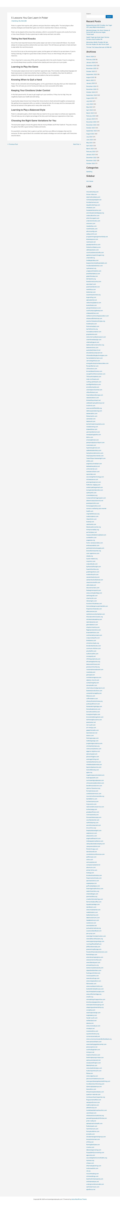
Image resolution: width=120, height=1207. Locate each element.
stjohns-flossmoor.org (93, 788)
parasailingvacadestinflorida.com (96, 1118)
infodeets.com (90, 207)
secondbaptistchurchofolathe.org (96, 1158)
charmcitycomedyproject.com (95, 688)
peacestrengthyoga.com (93, 949)
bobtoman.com (91, 292)
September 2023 (91, 131)
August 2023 (90, 134)
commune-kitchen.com (93, 648)
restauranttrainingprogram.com (96, 498)
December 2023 (91, 122)
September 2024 (91, 95)
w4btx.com (89, 461)
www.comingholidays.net (94, 593)
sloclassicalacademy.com (94, 619)
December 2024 (91, 86)
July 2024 (89, 101)
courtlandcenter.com (92, 820)
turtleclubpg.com (91, 809)
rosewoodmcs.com (92, 1031)
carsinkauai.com (91, 1113)
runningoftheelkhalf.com (93, 944)
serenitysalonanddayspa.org (95, 213)
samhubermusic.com (92, 1187)
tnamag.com (90, 873)
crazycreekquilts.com (93, 638)
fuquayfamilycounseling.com (95, 1152)
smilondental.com (91, 469)
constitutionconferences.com (95, 854)
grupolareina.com (91, 334)
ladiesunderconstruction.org (95, 345)
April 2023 (89, 145)
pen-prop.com (90, 933)
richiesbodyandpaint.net (93, 200)
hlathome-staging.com (93, 485)
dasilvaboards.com (92, 622)
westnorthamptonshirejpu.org (95, 321)
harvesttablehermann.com (94, 358)
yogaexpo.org (90, 540)
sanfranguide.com (92, 595)
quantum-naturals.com (93, 1094)
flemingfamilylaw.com (93, 1144)
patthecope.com (91, 857)
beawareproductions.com (94, 690)
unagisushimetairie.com (93, 271)
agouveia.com (90, 1155)
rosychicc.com (90, 561)
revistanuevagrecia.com (93, 677)
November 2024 (91, 89)
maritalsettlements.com (93, 762)
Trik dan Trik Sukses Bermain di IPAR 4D (98, 47)
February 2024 (90, 116)
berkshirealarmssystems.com (95, 424)
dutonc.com (90, 735)
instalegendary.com (92, 260)
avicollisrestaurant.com (93, 825)
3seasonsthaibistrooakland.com (96, 535)
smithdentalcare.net (92, 1181)
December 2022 (91, 157)
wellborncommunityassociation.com (97, 316)
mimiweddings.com (92, 1176)
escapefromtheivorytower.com (95, 374)
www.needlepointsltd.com (94, 986)
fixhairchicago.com (92, 849)
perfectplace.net (91, 532)
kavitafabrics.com (91, 799)
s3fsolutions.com (91, 368)
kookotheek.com (91, 305)
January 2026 (90, 62)
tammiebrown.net (91, 733)
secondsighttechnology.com (95, 477)
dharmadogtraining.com (93, 1166)
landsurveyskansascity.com (94, 968)
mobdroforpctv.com (92, 574)
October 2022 (90, 163)
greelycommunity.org (93, 667)
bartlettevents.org (92, 329)
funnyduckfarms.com (92, 1131)
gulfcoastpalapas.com (93, 886)
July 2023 (89, 137)
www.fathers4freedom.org (94, 939)
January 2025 (90, 83)
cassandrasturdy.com (93, 577)
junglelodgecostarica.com (94, 743)
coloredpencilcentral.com (94, 390)
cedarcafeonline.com (92, 215)
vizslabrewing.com (92, 426)
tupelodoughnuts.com (93, 448)
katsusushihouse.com (93, 664)
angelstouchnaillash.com (94, 463)
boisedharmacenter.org (93, 551)
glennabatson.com (92, 624)
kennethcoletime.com (93, 712)
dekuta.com (90, 1023)
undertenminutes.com (93, 221)
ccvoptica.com (90, 1010)
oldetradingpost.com (92, 342)
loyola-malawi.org (91, 558)
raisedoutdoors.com (92, 397)
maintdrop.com (91, 289)
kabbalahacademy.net (93, 466)
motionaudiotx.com (92, 1168)
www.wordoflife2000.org (94, 408)
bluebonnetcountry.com (93, 281)
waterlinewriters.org (92, 891)
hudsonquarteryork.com (93, 1071)
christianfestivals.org (92, 746)
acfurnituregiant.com (92, 218)
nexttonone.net (91, 923)
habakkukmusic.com (92, 920)
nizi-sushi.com (90, 725)
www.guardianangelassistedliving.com (98, 1081)
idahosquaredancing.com (94, 411)
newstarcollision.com (93, 471)
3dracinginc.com (91, 601)
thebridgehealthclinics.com (94, 888)
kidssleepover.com (92, 239)
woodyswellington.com (93, 1063)
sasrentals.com (91, 474)
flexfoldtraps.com (91, 954)
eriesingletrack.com (92, 440)
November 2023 (91, 125)
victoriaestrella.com (92, 814)
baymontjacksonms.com (93, 767)
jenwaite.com (90, 1134)
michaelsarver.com (92, 479)
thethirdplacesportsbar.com (95, 1057)
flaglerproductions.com (93, 630)
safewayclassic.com (92, 250)
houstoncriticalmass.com (94, 603)
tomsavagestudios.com (93, 506)
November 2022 (91, 160)
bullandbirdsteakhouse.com (95, 989)
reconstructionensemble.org (95, 796)
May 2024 (89, 107)
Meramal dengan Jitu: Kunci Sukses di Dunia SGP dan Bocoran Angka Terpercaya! (98, 32)
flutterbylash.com (91, 1126)
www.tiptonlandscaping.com (95, 1005)
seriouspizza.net (91, 862)
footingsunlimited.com (93, 973)
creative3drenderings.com (94, 899)
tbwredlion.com (91, 1089)
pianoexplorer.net (91, 1047)
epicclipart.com (91, 284)
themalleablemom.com (93, 709)
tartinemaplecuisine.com (94, 719)
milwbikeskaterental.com (94, 764)
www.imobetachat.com (93, 910)
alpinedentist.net (91, 300)
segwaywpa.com (91, 883)
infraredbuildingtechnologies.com (96, 355)
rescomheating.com (92, 1173)
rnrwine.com (90, 1147)
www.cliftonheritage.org (93, 994)
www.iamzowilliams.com (93, 1041)
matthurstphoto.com (92, 1105)
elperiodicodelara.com (93, 197)
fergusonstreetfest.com (93, 1100)
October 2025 (90, 71)
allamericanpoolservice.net (94, 500)
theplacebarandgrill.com (93, 830)
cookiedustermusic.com (93, 793)
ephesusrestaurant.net (93, 1060)
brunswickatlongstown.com (94, 717)
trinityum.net (90, 1052)
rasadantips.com (91, 226)
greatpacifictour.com (92, 812)
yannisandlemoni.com (93, 432)
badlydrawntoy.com (92, 915)
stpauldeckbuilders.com (93, 970)
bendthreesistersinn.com (94, 785)
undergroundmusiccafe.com (95, 1184)
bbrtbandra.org (91, 279)
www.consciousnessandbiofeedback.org (98, 1039)
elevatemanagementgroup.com (96, 1136)
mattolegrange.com (92, 741)
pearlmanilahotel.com (93, 287)
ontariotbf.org (90, 258)
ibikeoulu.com (90, 696)
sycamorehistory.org (92, 1034)
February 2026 (90, 59)
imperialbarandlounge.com (94, 395)
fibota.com (89, 1073)
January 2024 (90, 119)
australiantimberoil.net (93, 350)
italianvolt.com (90, 421)
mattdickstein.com (92, 912)
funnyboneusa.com (92, 791)
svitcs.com (89, 859)
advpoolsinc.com (91, 836)
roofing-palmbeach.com (93, 382)
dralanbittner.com (91, 429)
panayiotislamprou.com (93, 308)
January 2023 (90, 154)
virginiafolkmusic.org (92, 514)
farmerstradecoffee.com (93, 902)
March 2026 (90, 56)
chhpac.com (90, 1163)
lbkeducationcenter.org (93, 527)
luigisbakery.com (91, 1015)
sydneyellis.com (91, 492)
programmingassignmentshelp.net (97, 236)
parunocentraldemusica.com (95, 1078)
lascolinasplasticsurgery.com (95, 991)
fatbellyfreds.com (91, 1065)
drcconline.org (90, 828)
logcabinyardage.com (93, 904)
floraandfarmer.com (92, 366)
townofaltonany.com (92, 770)
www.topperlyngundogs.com (95, 941)
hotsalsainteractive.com (93, 210)
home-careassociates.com (94, 543)
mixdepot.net (90, 1028)
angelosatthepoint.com (93, 838)
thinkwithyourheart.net (93, 400)
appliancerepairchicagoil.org (95, 255)
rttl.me (88, 1171)
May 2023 (89, 142)
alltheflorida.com (91, 1107)
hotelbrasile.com (91, 324)
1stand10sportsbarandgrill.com (96, 458)
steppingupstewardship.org (94, 1007)
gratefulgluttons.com (92, 572)
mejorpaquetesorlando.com (94, 456)
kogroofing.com (91, 297)
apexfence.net (90, 1189)
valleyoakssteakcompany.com (95, 844)
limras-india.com (91, 194)
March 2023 (90, 148)
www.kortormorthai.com (93, 960)
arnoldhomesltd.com (92, 387)
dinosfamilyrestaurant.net (94, 353)
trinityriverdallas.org (92, 529)
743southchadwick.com (93, 376)
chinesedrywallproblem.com (95, 783)
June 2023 (89, 140)
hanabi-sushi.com (91, 1018)
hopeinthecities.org (92, 569)
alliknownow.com (91, 611)
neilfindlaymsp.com (92, 822)
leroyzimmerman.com (93, 1139)
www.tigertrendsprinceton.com (96, 936)
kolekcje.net (90, 522)
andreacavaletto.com (92, 545)
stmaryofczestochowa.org (94, 701)
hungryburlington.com (93, 714)
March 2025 (90, 80)
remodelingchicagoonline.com (95, 999)
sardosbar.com (90, 419)
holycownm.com (91, 804)
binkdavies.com (91, 640)
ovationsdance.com (92, 516)
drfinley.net (89, 1142)
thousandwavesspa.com (93, 817)
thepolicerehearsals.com (94, 609)
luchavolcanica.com (92, 801)
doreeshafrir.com (91, 685)
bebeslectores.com (92, 347)
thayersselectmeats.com (94, 878)
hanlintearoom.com (92, 1129)
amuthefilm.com (91, 651)
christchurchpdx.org (92, 643)
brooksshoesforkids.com (94, 875)
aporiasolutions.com (92, 880)
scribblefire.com (91, 537)
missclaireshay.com (92, 192)
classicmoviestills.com (93, 582)
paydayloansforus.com (93, 244)
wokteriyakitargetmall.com (94, 487)
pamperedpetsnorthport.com (95, 442)
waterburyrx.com (91, 833)
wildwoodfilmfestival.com (94, 318)
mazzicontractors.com (93, 1055)
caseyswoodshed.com (93, 846)
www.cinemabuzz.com (93, 1026)
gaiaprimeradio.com (92, 730)
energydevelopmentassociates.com (97, 363)
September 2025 (91, 74)
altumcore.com (91, 867)
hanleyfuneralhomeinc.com (94, 453)
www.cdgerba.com (92, 1076)
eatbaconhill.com (91, 234)
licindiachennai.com (92, 202)
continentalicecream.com (94, 635)
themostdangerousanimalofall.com (97, 606)
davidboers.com (91, 907)
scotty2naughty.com (92, 683)
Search (88, 14)
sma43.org (89, 997)
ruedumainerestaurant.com (94, 669)
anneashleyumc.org (92, 965)
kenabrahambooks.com (93, 646)
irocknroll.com (90, 405)
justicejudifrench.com (93, 704)
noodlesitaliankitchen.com (94, 265)
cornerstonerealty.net (93, 1036)
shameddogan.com (92, 894)
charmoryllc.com (91, 598)
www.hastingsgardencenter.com (96, 1044)
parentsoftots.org (91, 896)
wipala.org (89, 556)
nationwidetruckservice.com (95, 807)
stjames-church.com (92, 680)
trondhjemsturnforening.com (95, 1084)
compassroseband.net (93, 865)
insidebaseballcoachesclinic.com (96, 1110)
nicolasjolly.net (91, 656)
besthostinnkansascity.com (94, 1179)
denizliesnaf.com (91, 851)
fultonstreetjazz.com (92, 326)
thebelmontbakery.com (93, 247)
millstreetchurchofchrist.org (95, 1115)
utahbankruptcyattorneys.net (95, 403)
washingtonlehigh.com (93, 1012)
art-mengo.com (91, 727)
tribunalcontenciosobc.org (94, 617)
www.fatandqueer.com (93, 962)
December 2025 (91, 65)
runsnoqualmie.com (92, 975)
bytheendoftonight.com (93, 566)
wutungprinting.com (92, 759)
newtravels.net (91, 242)
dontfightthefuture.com (93, 384)
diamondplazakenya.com (94, 1086)
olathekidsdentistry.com (93, 450)
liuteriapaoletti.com (92, 778)
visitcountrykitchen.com (93, 749)
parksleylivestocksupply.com (95, 548)
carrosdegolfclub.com (93, 361)
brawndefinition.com (92, 632)
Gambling (15, 21)
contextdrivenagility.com (94, 693)
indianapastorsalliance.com (94, 841)
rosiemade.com (91, 445)
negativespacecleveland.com (95, 775)
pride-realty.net (91, 1121)
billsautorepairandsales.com (95, 1092)
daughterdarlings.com (93, 205)
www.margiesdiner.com (93, 981)
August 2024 (90, 98)
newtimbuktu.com (91, 229)
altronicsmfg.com (91, 231)
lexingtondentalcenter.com (94, 490)
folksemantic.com (91, 416)
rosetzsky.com (90, 672)
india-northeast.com (92, 379)
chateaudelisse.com (92, 313)
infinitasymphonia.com (93, 659)
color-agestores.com (92, 553)
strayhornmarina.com (93, 627)
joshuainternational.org (93, 928)
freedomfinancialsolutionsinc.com (96, 952)
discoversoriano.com (92, 587)
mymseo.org (90, 1160)
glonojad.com (90, 675)
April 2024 (89, 110)
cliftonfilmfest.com (92, 392)
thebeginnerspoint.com (93, 590)
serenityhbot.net (91, 925)
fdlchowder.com (91, 983)
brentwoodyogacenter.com (94, 1002)
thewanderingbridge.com (94, 706)
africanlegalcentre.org (93, 661)
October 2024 (90, 92)
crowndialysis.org (91, 495)
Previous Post (12, 144)
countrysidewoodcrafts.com (95, 252)
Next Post (77, 144)
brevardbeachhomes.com (94, 371)
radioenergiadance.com (93, 302)
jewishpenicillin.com (92, 503)
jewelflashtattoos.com (93, 273)
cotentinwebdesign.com (93, 339)
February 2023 (90, 151)
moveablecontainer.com (93, 331)
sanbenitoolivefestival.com (94, 580)
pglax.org (89, 772)
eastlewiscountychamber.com (95, 614)
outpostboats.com (92, 564)
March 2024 (90, 113)
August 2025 (90, 77)
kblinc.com (89, 437)
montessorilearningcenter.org (95, 1097)
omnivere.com (90, 223)
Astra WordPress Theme (79, 1199)
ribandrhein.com (91, 519)
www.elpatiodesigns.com (94, 1068)
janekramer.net (91, 722)
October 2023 (90, 128)
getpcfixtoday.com (92, 276)
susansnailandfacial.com (93, 931)
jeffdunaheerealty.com (93, 946)
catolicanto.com (91, 524)
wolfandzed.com (91, 1020)
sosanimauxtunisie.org (93, 295)
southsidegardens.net (93, 1049)
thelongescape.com (92, 738)
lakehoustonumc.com (93, 917)
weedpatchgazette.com (93, 434)
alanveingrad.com (91, 754)
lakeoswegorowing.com (93, 1150)
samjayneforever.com (93, 1102)
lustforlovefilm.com (92, 653)
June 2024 (89, 104)
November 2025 (91, 68)
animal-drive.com (91, 870)
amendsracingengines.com (94, 957)
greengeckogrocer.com (93, 482)
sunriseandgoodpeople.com (95, 780)
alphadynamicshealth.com (94, 1123)
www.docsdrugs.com (92, 978)
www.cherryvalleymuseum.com (96, 337)
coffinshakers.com (92, 698)
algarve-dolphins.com (93, 751)
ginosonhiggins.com (92, 756)
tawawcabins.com (91, 413)
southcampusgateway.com (94, 310)
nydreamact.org (91, 268)
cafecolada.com (91, 585)
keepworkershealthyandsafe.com (96, 263)
